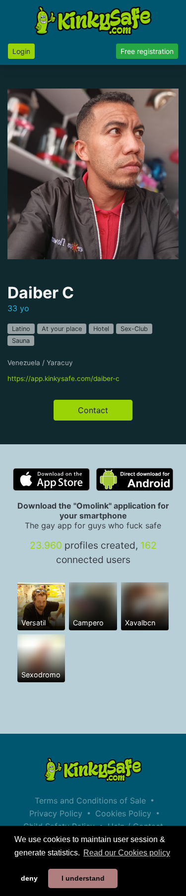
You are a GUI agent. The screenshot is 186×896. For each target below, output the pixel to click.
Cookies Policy (123, 813)
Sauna (21, 340)
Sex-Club (134, 328)
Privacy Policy (55, 813)
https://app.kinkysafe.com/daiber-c (63, 378)
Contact (93, 410)
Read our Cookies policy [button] (126, 853)
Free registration (147, 51)
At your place (62, 328)
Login (21, 51)
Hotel (101, 328)
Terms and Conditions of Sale (90, 800)
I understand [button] (83, 878)
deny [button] (29, 878)
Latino (21, 328)
